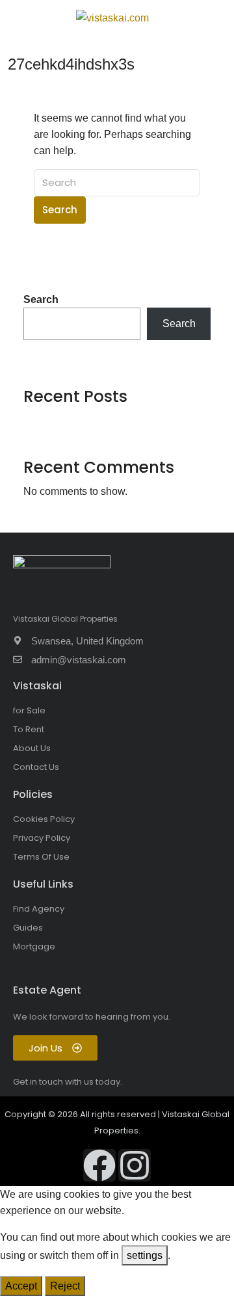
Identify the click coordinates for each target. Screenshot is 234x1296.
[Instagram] (134, 1165)
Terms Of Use (41, 857)
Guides (28, 927)
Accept (21, 1285)
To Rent (28, 729)
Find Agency (38, 909)
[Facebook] (99, 1165)
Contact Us (36, 767)
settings (144, 1255)
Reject (65, 1285)
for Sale (29, 710)
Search (59, 210)
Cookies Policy (44, 819)
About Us (32, 748)
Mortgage (34, 946)
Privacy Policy (41, 838)
